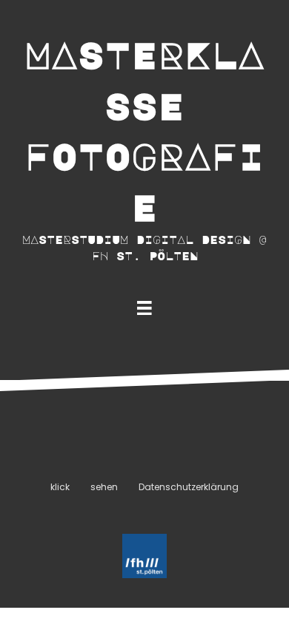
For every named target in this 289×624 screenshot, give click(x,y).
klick (60, 487)
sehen (104, 487)
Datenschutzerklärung (189, 487)
